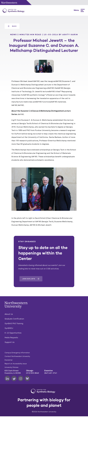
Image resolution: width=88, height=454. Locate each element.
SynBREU (9, 328)
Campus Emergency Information (17, 353)
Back (14, 26)
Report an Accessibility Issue (16, 364)
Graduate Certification (14, 319)
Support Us (9, 342)
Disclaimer (9, 360)
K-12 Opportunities (13, 333)
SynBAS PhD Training (14, 323)
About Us (9, 314)
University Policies (11, 367)
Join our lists (28, 279)
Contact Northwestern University (17, 356)
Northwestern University (9, 3)
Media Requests (11, 337)
